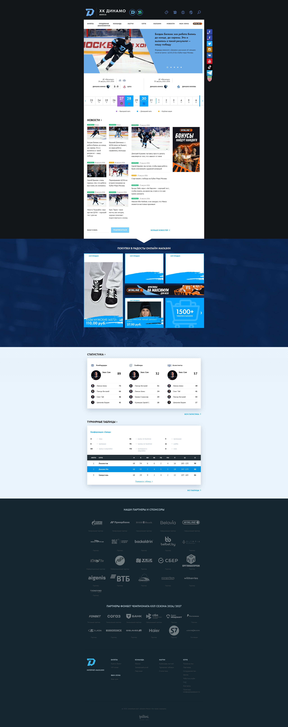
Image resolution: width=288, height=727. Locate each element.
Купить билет (116, 663)
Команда (117, 24)
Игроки (137, 663)
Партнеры (187, 667)
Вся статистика (191, 414)
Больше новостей (159, 230)
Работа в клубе (189, 678)
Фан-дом (114, 679)
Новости (171, 24)
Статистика (95, 354)
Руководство (188, 663)
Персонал (139, 671)
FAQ (184, 682)
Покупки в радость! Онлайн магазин (144, 248)
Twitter (209, 43)
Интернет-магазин (95, 670)
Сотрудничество (189, 671)
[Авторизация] (182, 12)
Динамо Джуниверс (140, 12)
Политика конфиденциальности (191, 690)
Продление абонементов (104, 25)
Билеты (90, 24)
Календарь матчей (166, 663)
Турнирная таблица (166, 667)
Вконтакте (209, 55)
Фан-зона (184, 24)
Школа (185, 675)
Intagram (209, 49)
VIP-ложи (114, 667)
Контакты (187, 686)
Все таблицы (193, 490)
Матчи (130, 24)
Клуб (144, 24)
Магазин (157, 24)
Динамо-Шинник (132, 12)
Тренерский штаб (141, 667)
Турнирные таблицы (101, 422)
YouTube (209, 61)
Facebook (209, 32)
